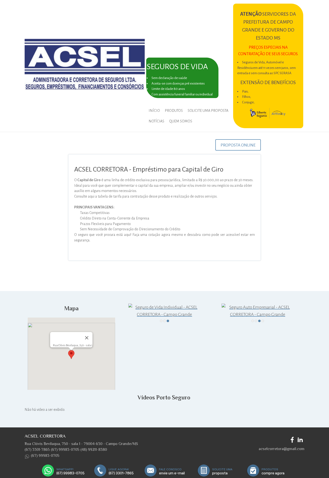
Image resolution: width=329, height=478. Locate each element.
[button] (71, 354)
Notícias (156, 121)
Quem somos (180, 121)
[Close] (86, 338)
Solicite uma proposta (208, 111)
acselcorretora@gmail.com (281, 449)
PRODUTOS (174, 111)
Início (154, 111)
